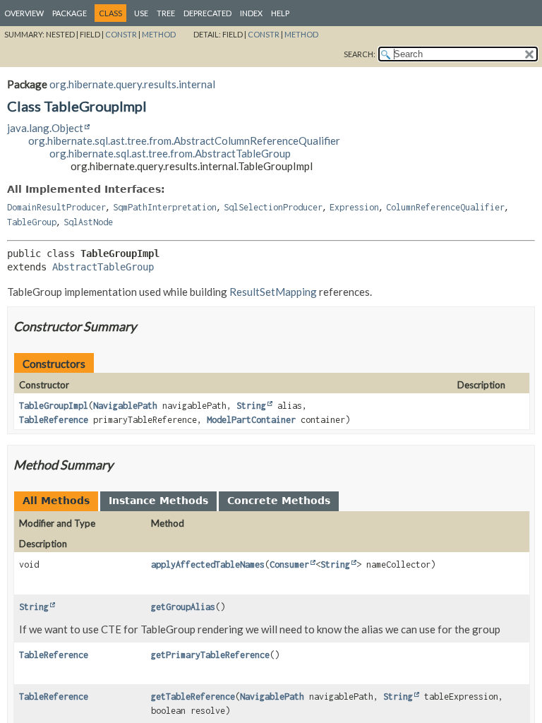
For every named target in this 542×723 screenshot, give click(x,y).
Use (141, 13)
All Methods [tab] (56, 500)
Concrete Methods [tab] (278, 500)
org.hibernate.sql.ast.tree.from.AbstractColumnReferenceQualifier (184, 140)
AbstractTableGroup (103, 267)
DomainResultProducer (56, 207)
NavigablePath (125, 405)
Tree (166, 13)
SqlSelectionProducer (273, 207)
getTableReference (193, 696)
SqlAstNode (88, 222)
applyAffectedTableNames (208, 564)
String (251, 405)
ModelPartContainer (251, 419)
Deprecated (207, 13)
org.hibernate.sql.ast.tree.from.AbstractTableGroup (170, 153)
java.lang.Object (45, 127)
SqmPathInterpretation (165, 207)
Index (251, 13)
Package (69, 13)
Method (159, 34)
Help (280, 13)
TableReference (53, 419)
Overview (24, 13)
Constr (121, 34)
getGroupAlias (183, 607)
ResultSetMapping (273, 291)
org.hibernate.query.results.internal (132, 84)
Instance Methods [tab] (158, 500)
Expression (354, 207)
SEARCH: (359, 54)
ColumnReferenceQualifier (445, 207)
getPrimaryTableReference (210, 655)
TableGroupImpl (53, 405)
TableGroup (31, 222)
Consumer (289, 564)
